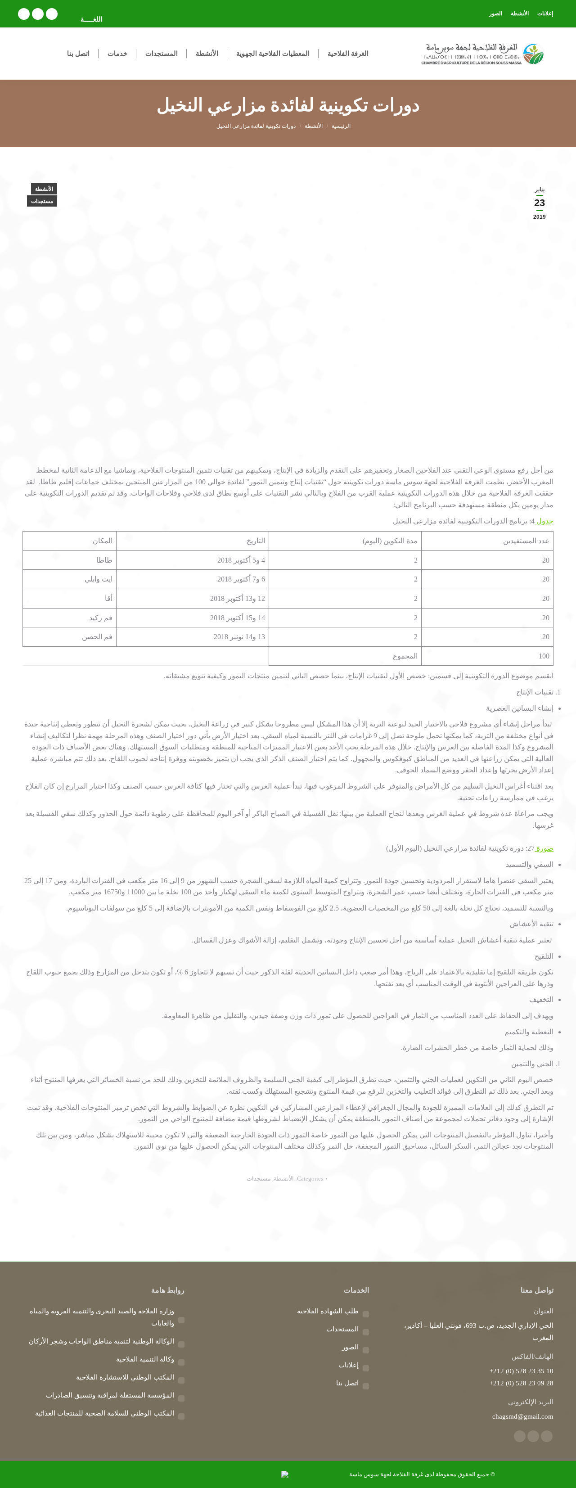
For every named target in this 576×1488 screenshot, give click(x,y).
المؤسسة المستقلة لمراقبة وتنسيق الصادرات (110, 1395)
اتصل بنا (347, 1383)
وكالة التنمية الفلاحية (145, 1359)
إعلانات (348, 1365)
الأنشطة (44, 189)
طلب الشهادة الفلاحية (328, 1311)
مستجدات (42, 201)
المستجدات (342, 1329)
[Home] (341, 126)
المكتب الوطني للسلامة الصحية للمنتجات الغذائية (104, 1413)
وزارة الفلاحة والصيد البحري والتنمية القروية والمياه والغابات (102, 1317)
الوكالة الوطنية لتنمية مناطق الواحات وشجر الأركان (101, 1341)
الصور (350, 1347)
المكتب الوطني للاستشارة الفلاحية (125, 1377)
